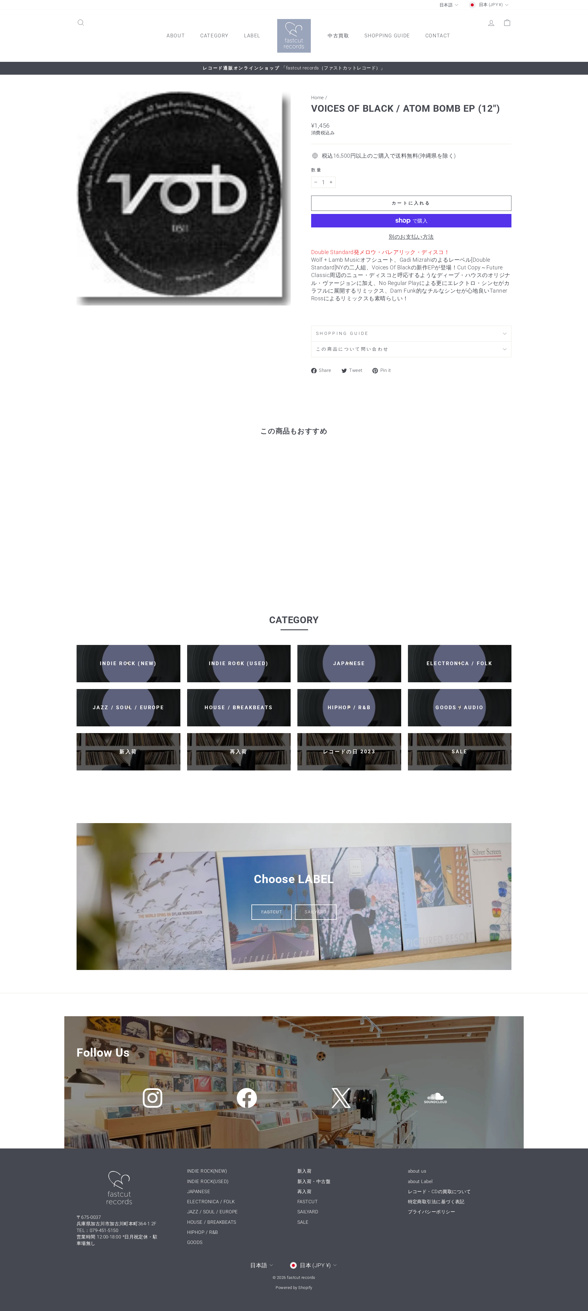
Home (317, 97)
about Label (420, 1181)
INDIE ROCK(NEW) (207, 1171)
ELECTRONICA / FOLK (211, 1201)
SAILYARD (315, 911)
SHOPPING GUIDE (387, 36)
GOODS (195, 1242)
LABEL (252, 36)
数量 (316, 170)
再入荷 (304, 1191)
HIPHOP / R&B (202, 1232)
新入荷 (304, 1171)
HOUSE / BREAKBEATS (211, 1222)
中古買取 (338, 36)
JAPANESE (198, 1191)
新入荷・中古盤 (313, 1181)
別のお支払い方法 (411, 237)
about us (417, 1171)
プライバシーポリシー (431, 1212)
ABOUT (176, 36)
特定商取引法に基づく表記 (436, 1201)
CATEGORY (214, 36)
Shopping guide (342, 333)
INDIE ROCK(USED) (208, 1181)
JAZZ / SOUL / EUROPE (212, 1212)
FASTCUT (271, 911)
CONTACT (437, 36)
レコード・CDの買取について (439, 1191)
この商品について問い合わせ (352, 349)
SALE (303, 1222)
